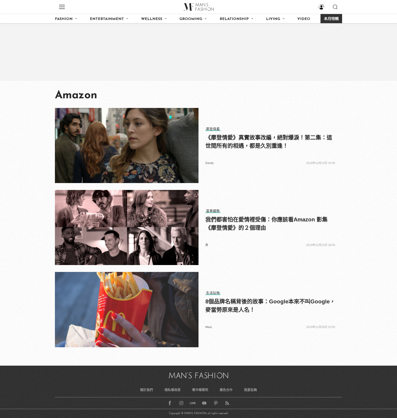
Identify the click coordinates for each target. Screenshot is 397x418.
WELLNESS (151, 19)
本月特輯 (331, 19)
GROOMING (190, 19)
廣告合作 (226, 390)
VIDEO (303, 19)
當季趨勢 (213, 211)
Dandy (209, 163)
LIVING (273, 19)
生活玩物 (213, 293)
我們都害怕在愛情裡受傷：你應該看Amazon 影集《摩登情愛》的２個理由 (266, 223)
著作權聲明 (200, 390)
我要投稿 (250, 390)
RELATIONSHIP (234, 19)
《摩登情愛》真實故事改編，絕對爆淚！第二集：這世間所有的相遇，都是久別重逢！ (268, 141)
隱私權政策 (172, 390)
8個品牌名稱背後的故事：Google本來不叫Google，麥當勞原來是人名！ (270, 305)
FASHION (64, 19)
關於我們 (146, 390)
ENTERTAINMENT (107, 19)
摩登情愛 (213, 129)
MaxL (208, 327)
